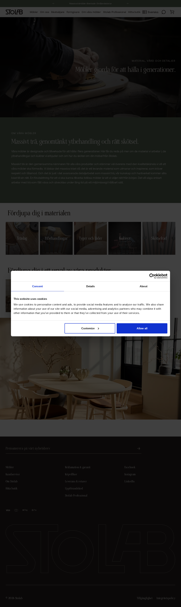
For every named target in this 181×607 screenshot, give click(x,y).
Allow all (142, 328)
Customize (88, 328)
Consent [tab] (37, 286)
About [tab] (143, 286)
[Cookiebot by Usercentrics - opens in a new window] (151, 276)
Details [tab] (90, 286)
